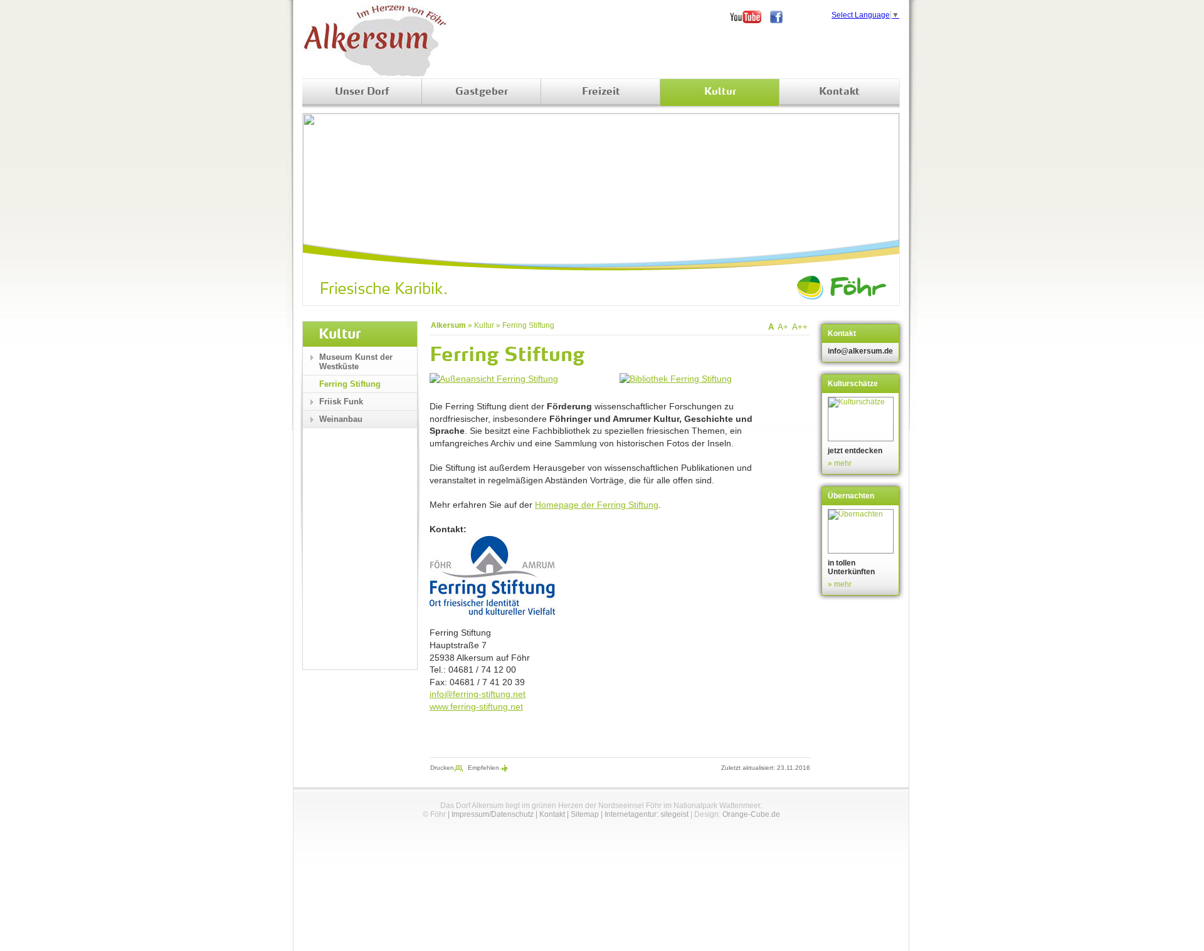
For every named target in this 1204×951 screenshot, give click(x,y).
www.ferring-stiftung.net (476, 706)
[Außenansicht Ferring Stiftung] (494, 379)
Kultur (720, 92)
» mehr (840, 463)
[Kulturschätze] (862, 419)
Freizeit (601, 92)
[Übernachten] (862, 531)
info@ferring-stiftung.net (477, 694)
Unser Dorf (362, 92)
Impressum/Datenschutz (493, 814)
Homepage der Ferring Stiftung (596, 505)
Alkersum (448, 325)
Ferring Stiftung (528, 325)
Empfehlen (483, 767)
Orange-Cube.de (751, 814)
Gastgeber (481, 92)
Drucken (442, 767)
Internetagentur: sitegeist (647, 814)
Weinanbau (340, 419)
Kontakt (839, 92)
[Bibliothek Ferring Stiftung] (676, 379)
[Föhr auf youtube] (750, 17)
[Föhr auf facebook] (780, 17)
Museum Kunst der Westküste (356, 361)
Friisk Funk (341, 401)
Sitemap (585, 814)
